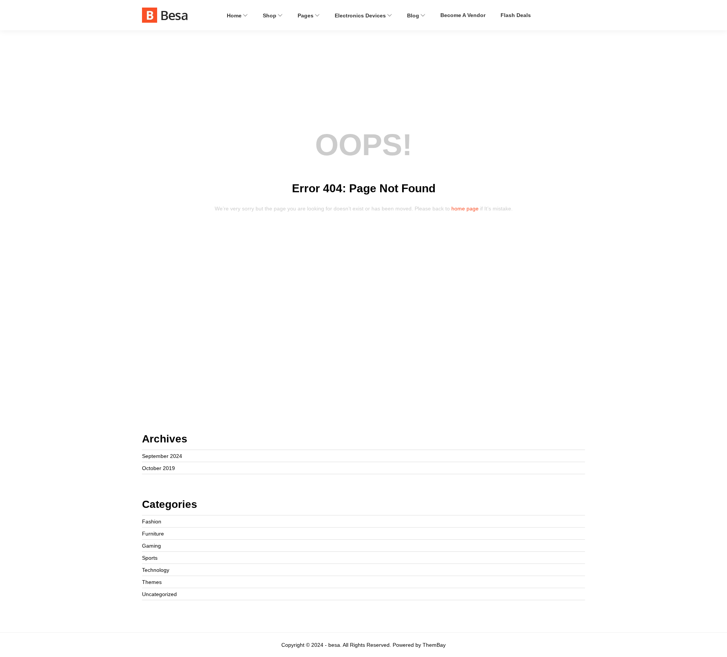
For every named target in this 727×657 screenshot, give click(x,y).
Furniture (153, 534)
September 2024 (162, 456)
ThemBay (434, 645)
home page (465, 209)
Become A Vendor (462, 15)
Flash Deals (516, 15)
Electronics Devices (361, 15)
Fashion (151, 521)
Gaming (151, 546)
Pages (306, 15)
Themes (152, 582)
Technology (155, 570)
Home (235, 15)
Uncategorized (159, 594)
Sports (150, 558)
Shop (270, 15)
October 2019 (158, 468)
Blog (414, 15)
